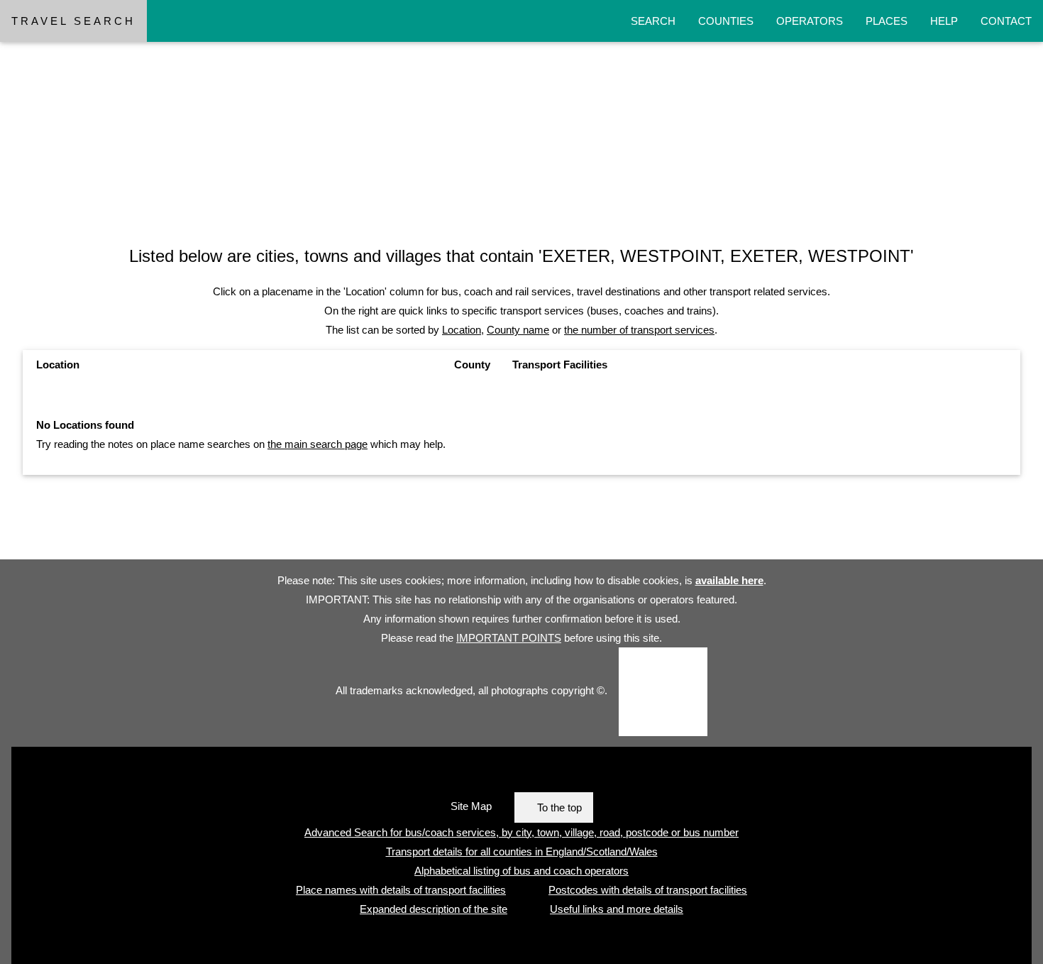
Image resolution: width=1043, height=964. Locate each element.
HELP (944, 21)
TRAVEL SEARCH (73, 21)
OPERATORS (809, 21)
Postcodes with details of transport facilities (647, 890)
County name (518, 330)
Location (461, 330)
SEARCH (653, 21)
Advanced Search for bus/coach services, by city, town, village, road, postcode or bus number (521, 832)
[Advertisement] (425, 122)
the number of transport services (639, 330)
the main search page (317, 444)
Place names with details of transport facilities (401, 890)
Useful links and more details (616, 909)
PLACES (886, 21)
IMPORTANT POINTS (508, 638)
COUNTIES (726, 21)
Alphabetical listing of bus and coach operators (521, 871)
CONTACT (1006, 21)
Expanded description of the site (433, 909)
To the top (559, 807)
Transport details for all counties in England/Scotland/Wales (522, 851)
